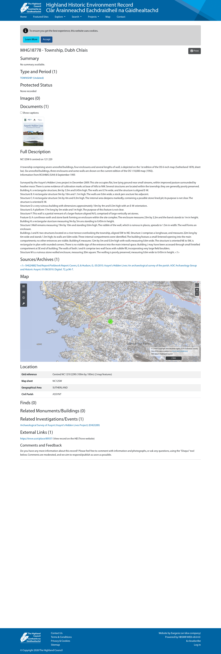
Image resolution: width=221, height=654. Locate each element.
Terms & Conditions (61, 637)
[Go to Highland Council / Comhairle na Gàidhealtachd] (30, 6)
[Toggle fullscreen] (197, 285)
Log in (197, 645)
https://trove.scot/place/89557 (36, 439)
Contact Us (56, 633)
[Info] (23, 298)
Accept (46, 39)
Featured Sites (40, 17)
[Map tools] (23, 304)
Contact (121, 17)
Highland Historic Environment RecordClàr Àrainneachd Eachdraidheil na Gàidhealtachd (102, 8)
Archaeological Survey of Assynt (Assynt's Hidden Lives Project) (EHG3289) (60, 425)
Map (107, 17)
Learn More (31, 39)
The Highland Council (51, 650)
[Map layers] (23, 286)
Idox (187, 633)
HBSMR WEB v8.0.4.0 (190, 637)
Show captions (30, 113)
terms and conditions (180, 351)
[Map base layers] (23, 292)
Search (76, 17)
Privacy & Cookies (60, 641)
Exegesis (175, 633)
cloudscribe (194, 641)
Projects (92, 17)
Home (23, 17)
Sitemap (55, 645)
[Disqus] (110, 502)
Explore (59, 17)
